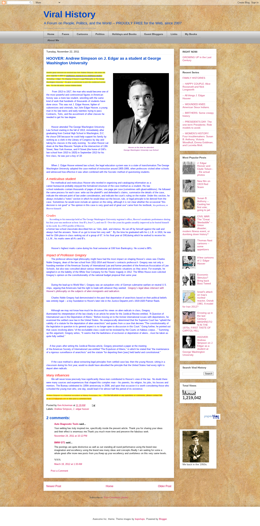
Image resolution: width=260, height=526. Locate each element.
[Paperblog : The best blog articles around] (211, 418)
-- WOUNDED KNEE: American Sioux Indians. (196, 106)
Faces (65, 34)
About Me (53, 40)
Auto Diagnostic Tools (66, 424)
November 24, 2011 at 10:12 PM (70, 436)
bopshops (140, 519)
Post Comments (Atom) (116, 497)
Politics (100, 34)
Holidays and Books (124, 34)
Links (174, 34)
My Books (191, 34)
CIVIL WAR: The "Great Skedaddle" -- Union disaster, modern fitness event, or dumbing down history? (197, 225)
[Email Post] (93, 405)
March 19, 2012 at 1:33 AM (68, 464)
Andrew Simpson (63, 409)
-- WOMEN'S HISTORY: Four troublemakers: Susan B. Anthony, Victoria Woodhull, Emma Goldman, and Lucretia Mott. (198, 139)
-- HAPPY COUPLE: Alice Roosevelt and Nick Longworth (196, 86)
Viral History (70, 14)
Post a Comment (59, 470)
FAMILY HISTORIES (194, 77)
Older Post (164, 486)
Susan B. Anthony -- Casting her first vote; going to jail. (204, 204)
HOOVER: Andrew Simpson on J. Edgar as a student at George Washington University (198, 346)
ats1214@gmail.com (57, 399)
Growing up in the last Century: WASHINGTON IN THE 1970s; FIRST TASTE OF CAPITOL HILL (198, 321)
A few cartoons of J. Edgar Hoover (205, 260)
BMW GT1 (59, 442)
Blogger (163, 519)
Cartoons (82, 34)
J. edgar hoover (81, 409)
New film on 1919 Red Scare (203, 184)
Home (50, 34)
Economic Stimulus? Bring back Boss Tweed (204, 279)
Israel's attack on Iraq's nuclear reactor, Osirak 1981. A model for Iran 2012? (198, 299)
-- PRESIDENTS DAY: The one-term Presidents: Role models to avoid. (197, 124)
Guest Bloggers (153, 34)
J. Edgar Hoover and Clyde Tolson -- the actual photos (205, 169)
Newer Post (53, 486)
